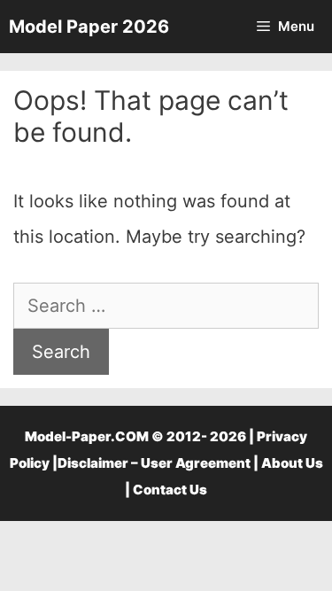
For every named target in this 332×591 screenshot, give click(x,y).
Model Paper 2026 (89, 26)
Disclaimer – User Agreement (154, 463)
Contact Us (170, 489)
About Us (292, 463)
